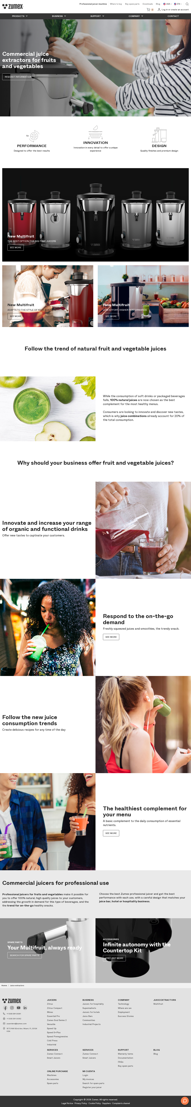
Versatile (51, 1024)
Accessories (53, 1079)
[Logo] (12, 6)
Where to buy (116, 4)
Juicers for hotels (91, 1012)
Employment (124, 1012)
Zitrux (50, 1003)
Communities (89, 1020)
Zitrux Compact (54, 1008)
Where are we (124, 1008)
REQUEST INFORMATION (18, 76)
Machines (51, 1075)
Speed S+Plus (54, 1032)
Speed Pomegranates (57, 1036)
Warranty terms (125, 1053)
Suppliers (106, 1103)
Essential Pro (53, 1016)
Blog (158, 4)
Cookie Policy (94, 1103)
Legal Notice (67, 1103)
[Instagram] (12, 1007)
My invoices (88, 1079)
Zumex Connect (55, 1053)
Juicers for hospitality (93, 1003)
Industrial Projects (92, 1024)
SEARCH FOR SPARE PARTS (24, 955)
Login (85, 1075)
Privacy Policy (80, 1103)
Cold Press (52, 1040)
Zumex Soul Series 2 (57, 1020)
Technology (123, 1003)
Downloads (148, 4)
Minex (50, 1012)
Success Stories (126, 1016)
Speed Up (51, 1028)
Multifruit (158, 1003)
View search (187, 4)
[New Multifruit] (95, 215)
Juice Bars (88, 1016)
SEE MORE (15, 247)
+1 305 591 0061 (14, 1013)
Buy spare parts (132, 4)
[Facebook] (5, 1007)
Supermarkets (89, 1008)
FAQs (120, 1061)
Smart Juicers (53, 1057)
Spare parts (52, 1083)
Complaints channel (121, 1103)
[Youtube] (18, 1007)
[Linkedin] (25, 1007)
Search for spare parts (93, 1083)
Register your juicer (92, 1087)
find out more (114, 958)
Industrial (51, 1044)
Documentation (125, 1057)
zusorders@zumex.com (17, 1023)
